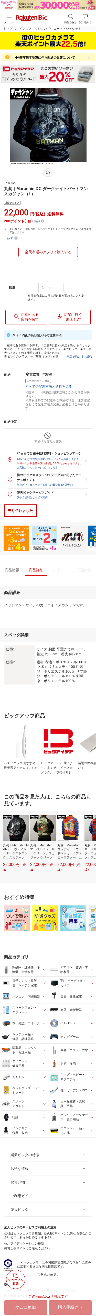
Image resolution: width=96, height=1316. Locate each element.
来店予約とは (75, 356)
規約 (89, 356)
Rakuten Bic (31, 18)
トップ (8, 28)
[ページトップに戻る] (88, 1299)
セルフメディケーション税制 (24, 1243)
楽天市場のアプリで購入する (48, 252)
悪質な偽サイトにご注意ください (27, 1248)
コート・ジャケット (67, 28)
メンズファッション (33, 28)
